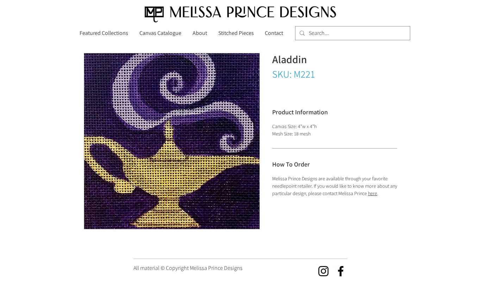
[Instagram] (323, 271)
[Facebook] (341, 271)
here (372, 193)
